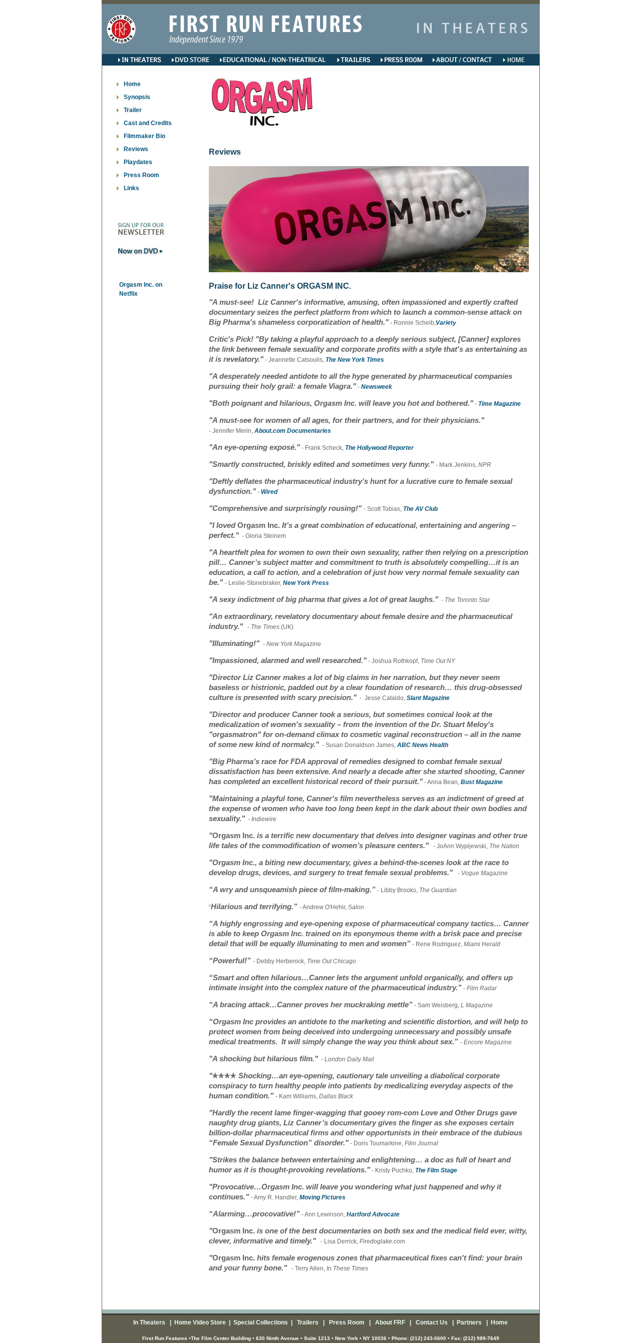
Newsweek (376, 386)
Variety (446, 322)
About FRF (389, 1322)
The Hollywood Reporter (379, 447)
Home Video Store (200, 1322)
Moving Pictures (322, 1197)
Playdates (138, 162)
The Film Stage (436, 1170)
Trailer (133, 110)
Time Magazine (499, 403)
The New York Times (355, 359)
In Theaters (150, 1322)
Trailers (308, 1322)
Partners (468, 1322)
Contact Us (431, 1322)
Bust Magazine (482, 782)
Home (498, 1322)
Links (131, 188)
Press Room (141, 175)
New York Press (306, 582)
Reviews (136, 149)
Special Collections (260, 1322)
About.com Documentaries (292, 430)
